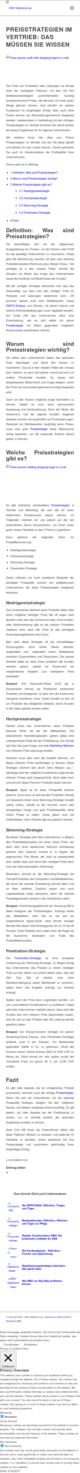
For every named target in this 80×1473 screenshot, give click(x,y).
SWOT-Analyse (15, 305)
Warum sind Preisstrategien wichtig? (34, 178)
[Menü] (72, 8)
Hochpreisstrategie (33, 198)
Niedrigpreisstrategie (34, 191)
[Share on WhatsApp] (11, 1172)
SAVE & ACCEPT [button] (10, 1471)
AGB (19, 1320)
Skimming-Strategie (33, 205)
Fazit (14, 220)
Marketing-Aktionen (62, 745)
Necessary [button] (6, 1412)
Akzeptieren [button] (30, 1344)
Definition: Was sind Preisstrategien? (34, 172)
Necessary (11, 1416)
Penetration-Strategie (34, 212)
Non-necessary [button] (8, 1442)
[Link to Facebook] (71, 1325)
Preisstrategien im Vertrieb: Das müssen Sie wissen (39, 36)
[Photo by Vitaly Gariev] (40, 67)
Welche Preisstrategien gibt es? (31, 184)
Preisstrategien (60, 505)
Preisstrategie (14, 325)
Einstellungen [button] (11, 1344)
